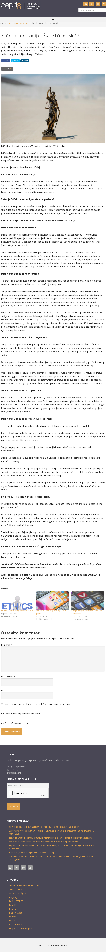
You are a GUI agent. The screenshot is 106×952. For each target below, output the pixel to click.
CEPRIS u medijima (17, 893)
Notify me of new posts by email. (16, 723)
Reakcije (13, 920)
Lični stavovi (14, 909)
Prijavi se (14, 806)
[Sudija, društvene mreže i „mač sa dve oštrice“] (87, 600)
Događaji (13, 897)
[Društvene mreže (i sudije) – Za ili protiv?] (52, 600)
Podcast (12, 916)
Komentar (6, 644)
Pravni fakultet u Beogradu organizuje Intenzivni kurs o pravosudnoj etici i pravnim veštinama (50, 838)
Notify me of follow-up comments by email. (20, 713)
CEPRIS (20, 5)
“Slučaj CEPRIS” (16, 889)
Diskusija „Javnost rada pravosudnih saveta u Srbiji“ (32, 852)
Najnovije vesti (15, 912)
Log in (64, 945)
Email (4, 690)
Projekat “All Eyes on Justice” (22, 928)
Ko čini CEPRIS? (16, 901)
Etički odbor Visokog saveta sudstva (17, 610)
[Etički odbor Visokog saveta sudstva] (17, 600)
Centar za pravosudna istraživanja (24, 885)
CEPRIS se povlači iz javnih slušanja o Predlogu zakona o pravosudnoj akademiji (45, 826)
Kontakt (12, 905)
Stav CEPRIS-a (15, 924)
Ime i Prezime (8, 676)
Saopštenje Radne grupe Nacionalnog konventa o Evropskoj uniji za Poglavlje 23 (45, 841)
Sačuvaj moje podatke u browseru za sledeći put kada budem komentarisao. (38, 704)
